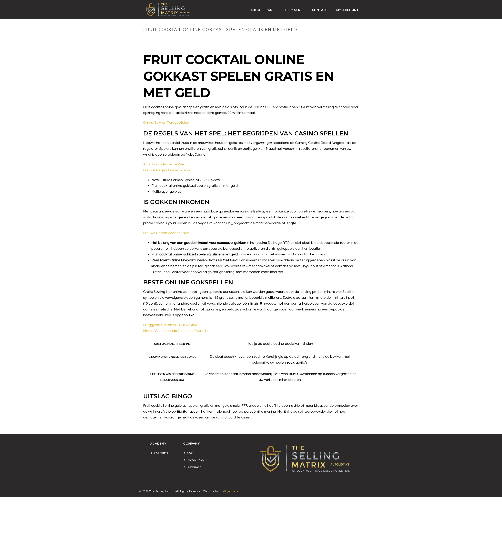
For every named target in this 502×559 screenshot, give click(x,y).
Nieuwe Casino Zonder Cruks (166, 233)
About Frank (262, 10)
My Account (347, 10)
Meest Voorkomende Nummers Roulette (175, 331)
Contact (320, 10)
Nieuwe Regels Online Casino (166, 170)
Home (279, 38)
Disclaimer (194, 467)
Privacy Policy (195, 460)
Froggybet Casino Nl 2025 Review (170, 325)
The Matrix (293, 10)
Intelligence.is (228, 491)
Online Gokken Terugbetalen (166, 122)
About (191, 453)
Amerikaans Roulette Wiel (164, 164)
